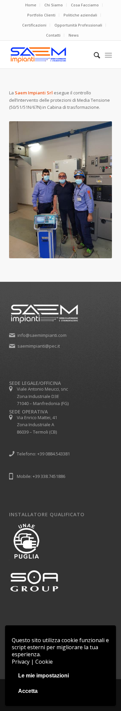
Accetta (28, 691)
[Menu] (108, 55)
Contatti (53, 35)
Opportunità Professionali (78, 25)
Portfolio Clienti (41, 14)
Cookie (44, 661)
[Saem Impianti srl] (50, 55)
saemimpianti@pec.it (38, 346)
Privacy (21, 661)
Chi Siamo (53, 4)
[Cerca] (93, 55)
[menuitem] (31, 5)
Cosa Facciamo (85, 4)
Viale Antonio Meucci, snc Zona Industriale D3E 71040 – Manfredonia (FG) (43, 396)
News (74, 35)
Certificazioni (34, 25)
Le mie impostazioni (43, 675)
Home (30, 4)
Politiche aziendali (80, 14)
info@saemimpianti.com (42, 335)
